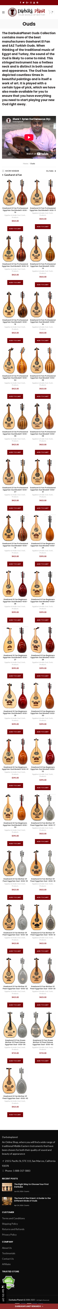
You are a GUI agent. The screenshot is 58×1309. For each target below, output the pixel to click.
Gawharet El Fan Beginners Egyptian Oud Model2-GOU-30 (43, 713)
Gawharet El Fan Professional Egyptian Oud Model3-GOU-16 (43, 322)
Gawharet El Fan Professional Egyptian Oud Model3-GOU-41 (43, 490)
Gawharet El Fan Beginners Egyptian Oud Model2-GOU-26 (43, 601)
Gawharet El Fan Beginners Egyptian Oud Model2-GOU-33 (15, 825)
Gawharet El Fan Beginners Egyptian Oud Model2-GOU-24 (43, 545)
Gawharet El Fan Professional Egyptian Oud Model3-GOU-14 (43, 266)
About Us (7, 1247)
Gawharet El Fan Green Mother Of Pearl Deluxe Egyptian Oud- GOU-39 (15, 1042)
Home (25, 163)
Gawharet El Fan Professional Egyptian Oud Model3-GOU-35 (43, 378)
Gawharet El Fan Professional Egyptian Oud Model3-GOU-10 (15, 210)
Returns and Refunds (13, 1229)
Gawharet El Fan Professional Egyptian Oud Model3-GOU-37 (15, 490)
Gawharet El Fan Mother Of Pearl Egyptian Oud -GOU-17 (42, 824)
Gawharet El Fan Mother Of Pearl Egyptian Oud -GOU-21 (42, 934)
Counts (26, 1191)
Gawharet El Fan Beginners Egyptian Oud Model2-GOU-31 (15, 768)
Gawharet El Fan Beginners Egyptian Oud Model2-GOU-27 (15, 657)
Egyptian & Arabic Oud (13, 215)
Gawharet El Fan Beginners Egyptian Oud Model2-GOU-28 (43, 657)
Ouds (23, 215)
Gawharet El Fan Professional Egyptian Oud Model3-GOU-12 (15, 265)
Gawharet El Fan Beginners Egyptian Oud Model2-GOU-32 (43, 769)
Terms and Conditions (13, 1218)
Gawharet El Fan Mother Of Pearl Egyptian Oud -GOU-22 (15, 987)
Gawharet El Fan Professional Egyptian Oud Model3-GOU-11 (43, 209)
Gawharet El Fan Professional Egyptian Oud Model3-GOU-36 (15, 434)
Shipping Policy (10, 1223)
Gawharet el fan (13, 174)
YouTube (34, 2)
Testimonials (8, 1253)
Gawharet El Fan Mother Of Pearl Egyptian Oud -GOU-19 (42, 880)
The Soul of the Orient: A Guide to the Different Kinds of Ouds (32, 1199)
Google (27, 2)
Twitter (23, 2)
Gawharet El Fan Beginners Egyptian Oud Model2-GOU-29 (15, 713)
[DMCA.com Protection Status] (8, 1282)
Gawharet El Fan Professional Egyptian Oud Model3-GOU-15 (15, 322)
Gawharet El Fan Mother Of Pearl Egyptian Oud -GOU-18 (15, 880)
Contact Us (8, 1258)
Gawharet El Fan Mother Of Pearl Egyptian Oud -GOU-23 (42, 987)
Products (15, 217)
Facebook (20, 2)
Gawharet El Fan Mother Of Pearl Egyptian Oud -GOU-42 (15, 1097)
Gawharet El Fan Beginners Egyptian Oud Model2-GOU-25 (15, 601)
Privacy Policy (9, 1234)
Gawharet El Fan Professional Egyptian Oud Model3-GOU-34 (15, 378)
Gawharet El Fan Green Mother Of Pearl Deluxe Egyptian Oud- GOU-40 (43, 1042)
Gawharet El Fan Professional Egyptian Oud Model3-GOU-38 (43, 434)
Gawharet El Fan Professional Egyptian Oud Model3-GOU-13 (15, 545)
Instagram (31, 2)
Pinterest (37, 2)
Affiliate (6, 1264)
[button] (29, 1306)
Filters (50, 171)
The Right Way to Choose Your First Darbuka (31, 1185)
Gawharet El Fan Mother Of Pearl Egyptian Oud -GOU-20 (15, 934)
